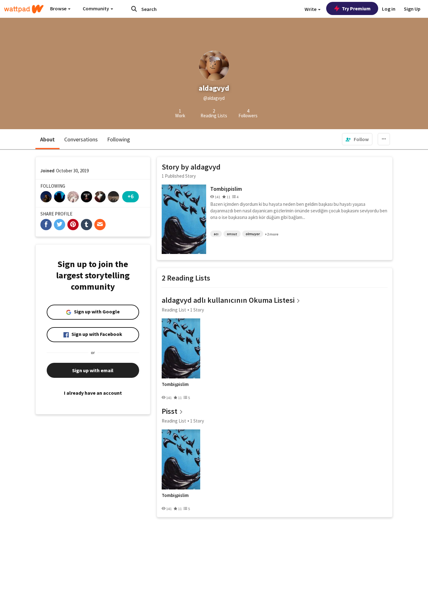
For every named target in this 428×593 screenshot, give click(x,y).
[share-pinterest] (73, 224)
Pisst (169, 411)
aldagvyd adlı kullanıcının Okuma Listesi (228, 300)
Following (118, 139)
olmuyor (253, 233)
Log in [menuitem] (388, 9)
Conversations (81, 139)
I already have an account (93, 393)
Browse (58, 8)
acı (216, 233)
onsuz (232, 233)
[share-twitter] (59, 224)
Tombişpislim (226, 188)
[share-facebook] (46, 224)
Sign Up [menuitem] (412, 9)
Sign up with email (92, 370)
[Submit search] (134, 9)
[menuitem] (357, 139)
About (47, 139)
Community (96, 8)
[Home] (24, 9)
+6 (130, 196)
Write (311, 9)
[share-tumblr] (86, 224)
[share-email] (100, 224)
